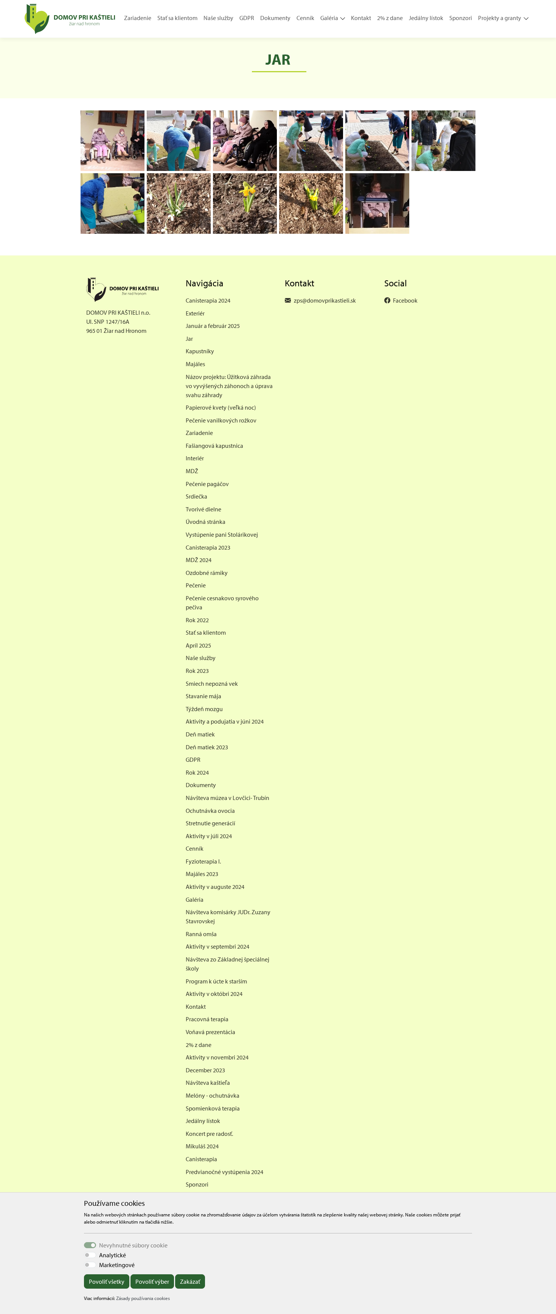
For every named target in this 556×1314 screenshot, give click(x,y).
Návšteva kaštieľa (208, 1082)
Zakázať (190, 1281)
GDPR (246, 18)
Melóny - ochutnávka (212, 1095)
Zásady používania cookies (143, 1298)
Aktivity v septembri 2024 (217, 946)
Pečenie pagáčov (207, 484)
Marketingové (117, 1265)
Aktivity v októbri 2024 (214, 993)
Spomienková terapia (213, 1108)
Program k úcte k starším (216, 981)
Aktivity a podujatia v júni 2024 (225, 721)
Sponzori (460, 18)
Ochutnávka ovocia (210, 810)
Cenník (305, 18)
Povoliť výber (152, 1281)
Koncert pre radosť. (209, 1133)
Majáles (195, 364)
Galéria (194, 899)
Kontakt (361, 18)
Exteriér (195, 313)
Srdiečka (196, 496)
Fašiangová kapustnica (214, 445)
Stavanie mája (203, 696)
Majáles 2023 (202, 874)
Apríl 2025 (198, 645)
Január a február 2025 (213, 325)
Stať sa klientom (177, 18)
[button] (344, 19)
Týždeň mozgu (204, 709)
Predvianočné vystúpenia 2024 (224, 1172)
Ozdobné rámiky (207, 572)
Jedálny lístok (426, 18)
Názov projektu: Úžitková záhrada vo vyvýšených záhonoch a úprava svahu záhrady (229, 386)
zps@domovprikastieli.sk (325, 300)
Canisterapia (201, 1159)
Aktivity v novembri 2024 (217, 1057)
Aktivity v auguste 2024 (215, 886)
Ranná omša (201, 934)
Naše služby (218, 18)
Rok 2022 (197, 620)
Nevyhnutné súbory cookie (133, 1245)
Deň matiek (200, 734)
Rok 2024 (197, 772)
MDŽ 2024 (198, 560)
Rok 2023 (197, 670)
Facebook (405, 300)
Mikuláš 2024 (202, 1146)
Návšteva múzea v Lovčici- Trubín (227, 797)
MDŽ (192, 471)
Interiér (195, 458)
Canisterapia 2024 (208, 300)
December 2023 (205, 1070)
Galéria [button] (329, 18)
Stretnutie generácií (210, 823)
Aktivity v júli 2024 (209, 836)
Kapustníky (200, 351)
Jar (189, 338)
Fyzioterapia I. (203, 861)
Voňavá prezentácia (210, 1032)
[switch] (90, 1255)
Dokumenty (275, 18)
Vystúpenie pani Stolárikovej (222, 534)
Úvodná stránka (205, 521)
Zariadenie (137, 18)
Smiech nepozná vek (212, 683)
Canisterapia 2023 (208, 547)
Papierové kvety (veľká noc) (221, 407)
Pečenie (196, 585)
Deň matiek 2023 (207, 747)
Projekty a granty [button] (499, 18)
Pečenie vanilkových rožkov (221, 420)
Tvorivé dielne (203, 509)
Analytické (112, 1255)
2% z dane (390, 18)
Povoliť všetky (106, 1281)
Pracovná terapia (207, 1019)
